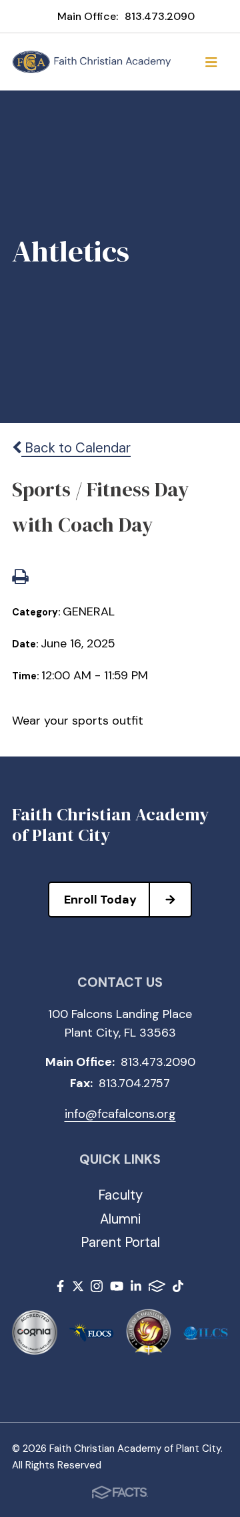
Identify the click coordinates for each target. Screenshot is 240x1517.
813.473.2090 (160, 16)
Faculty (120, 1195)
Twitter (78, 1288)
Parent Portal (120, 1242)
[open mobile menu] (211, 62)
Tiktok (178, 1288)
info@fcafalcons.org (120, 1114)
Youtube (116, 1288)
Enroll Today (100, 900)
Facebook (60, 1288)
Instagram (97, 1288)
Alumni (120, 1219)
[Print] (20, 578)
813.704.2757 (134, 1083)
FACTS (157, 1288)
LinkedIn (136, 1288)
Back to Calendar (76, 447)
